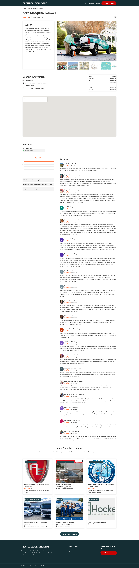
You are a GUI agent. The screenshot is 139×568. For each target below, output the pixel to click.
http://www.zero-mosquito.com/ (34, 88)
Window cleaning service (95, 462)
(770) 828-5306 (29, 85)
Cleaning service (93, 499)
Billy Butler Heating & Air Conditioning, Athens (65, 485)
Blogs (98, 3)
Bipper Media (37, 555)
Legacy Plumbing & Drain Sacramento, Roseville (65, 523)
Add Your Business (109, 3)
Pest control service (38, 17)
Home (84, 3)
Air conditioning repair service (65, 462)
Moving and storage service (32, 499)
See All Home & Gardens (69, 534)
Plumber (59, 499)
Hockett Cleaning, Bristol (97, 522)
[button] (115, 41)
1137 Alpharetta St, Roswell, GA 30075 (36, 83)
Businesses (91, 3)
